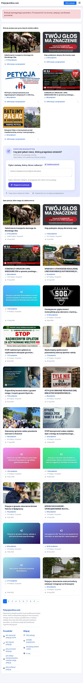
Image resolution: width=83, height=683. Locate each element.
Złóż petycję (70, 3)
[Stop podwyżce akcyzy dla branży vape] (61, 48)
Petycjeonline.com (10, 3)
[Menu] (79, 3)
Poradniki (7, 631)
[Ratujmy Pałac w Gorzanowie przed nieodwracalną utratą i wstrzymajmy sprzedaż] (21, 124)
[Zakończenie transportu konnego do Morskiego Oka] (21, 49)
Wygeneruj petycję (21, 185)
